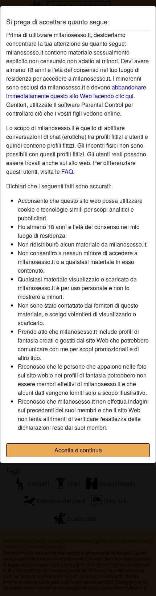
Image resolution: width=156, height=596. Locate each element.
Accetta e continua (78, 450)
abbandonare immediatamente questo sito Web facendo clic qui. (76, 91)
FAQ (67, 171)
